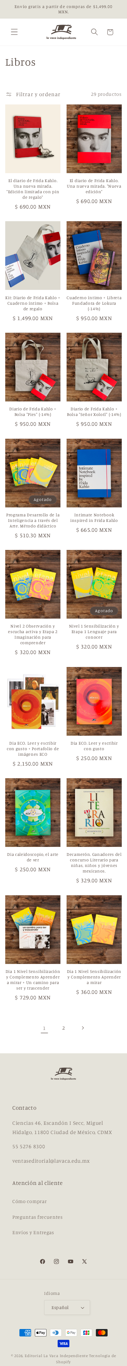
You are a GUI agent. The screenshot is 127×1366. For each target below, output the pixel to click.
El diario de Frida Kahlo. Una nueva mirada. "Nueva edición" (94, 186)
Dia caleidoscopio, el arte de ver (33, 857)
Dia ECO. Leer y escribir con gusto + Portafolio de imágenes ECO (33, 748)
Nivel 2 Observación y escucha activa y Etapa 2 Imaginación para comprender (33, 634)
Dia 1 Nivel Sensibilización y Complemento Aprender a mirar (94, 977)
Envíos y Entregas (33, 1232)
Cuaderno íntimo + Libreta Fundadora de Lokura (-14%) (94, 303)
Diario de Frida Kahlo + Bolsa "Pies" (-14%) (32, 411)
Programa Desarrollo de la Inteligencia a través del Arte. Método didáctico (32, 520)
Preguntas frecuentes (37, 1217)
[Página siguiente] (83, 1028)
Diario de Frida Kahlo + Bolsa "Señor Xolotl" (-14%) (94, 411)
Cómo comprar (29, 1201)
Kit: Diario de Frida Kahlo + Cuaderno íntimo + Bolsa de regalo (32, 303)
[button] (14, 32)
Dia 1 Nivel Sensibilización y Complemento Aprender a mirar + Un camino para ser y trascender (33, 979)
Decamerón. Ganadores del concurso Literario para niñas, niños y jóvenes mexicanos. (94, 862)
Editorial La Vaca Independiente (56, 1355)
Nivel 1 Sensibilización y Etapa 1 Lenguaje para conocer (94, 631)
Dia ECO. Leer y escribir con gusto (94, 745)
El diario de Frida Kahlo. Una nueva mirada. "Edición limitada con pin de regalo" (32, 189)
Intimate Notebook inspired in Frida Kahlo (94, 517)
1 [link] (44, 1028)
